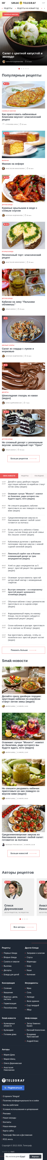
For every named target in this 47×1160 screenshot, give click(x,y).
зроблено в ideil (8, 1152)
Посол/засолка (10, 1008)
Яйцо (29, 1010)
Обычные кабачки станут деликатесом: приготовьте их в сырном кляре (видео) (26, 604)
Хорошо (35, 1157)
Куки (22, 1156)
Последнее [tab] (39, 476)
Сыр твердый (33, 1005)
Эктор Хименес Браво (33, 1024)
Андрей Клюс (33, 1041)
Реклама (7, 1114)
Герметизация (10, 1003)
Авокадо (30, 997)
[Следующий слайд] (44, 8)
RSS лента (8, 1139)
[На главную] (23, 3)
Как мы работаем (10, 1105)
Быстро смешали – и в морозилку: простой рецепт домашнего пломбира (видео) (25, 592)
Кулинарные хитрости (9, 1024)
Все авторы (19, 927)
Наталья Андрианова (14, 61)
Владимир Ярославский (33, 1035)
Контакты (7, 1122)
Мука (29, 988)
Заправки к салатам (36, 953)
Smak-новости (9, 1018)
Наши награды (9, 1118)
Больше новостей (19, 853)
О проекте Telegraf (11, 1096)
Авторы (6, 1049)
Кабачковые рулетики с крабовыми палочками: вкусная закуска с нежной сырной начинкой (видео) (25, 544)
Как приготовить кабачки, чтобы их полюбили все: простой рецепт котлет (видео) (26, 637)
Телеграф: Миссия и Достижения (17, 1135)
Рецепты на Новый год (28, 8)
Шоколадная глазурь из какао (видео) (20, 397)
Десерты (5, 392)
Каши (29, 970)
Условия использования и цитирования (20, 1109)
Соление (8, 988)
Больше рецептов (19, 459)
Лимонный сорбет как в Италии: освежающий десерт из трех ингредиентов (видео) (24, 556)
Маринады (31, 962)
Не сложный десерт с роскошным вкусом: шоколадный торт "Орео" (22, 443)
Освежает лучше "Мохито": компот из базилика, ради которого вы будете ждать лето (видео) (23, 745)
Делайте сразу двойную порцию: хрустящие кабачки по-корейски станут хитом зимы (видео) (21, 699)
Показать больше (19, 650)
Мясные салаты (8, 345)
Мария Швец (10, 706)
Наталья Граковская (14, 844)
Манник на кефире (13, 163)
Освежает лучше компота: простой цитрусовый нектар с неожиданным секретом (25, 580)
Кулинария (8, 1030)
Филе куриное (33, 1001)
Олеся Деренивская (14, 403)
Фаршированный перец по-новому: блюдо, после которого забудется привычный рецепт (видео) (24, 616)
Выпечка (5, 160)
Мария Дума (9, 1055)
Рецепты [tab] (25, 476)
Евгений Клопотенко (36, 1030)
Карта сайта (8, 1131)
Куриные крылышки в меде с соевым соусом (19, 209)
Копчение (31, 975)
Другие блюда (7, 204)
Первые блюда (10, 953)
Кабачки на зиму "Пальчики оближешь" (18, 303)
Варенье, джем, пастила (11, 998)
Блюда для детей (11, 975)
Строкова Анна (12, 124)
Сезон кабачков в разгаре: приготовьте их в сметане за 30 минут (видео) (26, 626)
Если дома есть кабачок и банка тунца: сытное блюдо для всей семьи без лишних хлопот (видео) (26, 532)
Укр (43, 3)
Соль (29, 992)
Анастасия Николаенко (15, 168)
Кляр (29, 966)
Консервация (8, 983)
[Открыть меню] (4, 3)
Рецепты (8, 8)
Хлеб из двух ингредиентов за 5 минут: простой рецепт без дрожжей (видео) (25, 568)
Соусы (30, 957)
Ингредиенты (31, 983)
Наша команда (9, 1126)
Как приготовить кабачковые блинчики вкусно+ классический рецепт (21, 117)
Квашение (8, 992)
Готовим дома (10, 1034)
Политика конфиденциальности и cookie (21, 1101)
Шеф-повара (31, 1018)
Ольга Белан (11, 309)
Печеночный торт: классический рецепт (21, 256)
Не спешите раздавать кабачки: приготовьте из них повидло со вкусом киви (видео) (21, 791)
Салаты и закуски (11, 14)
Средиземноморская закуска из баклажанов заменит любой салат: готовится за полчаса (23, 837)
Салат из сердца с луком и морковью (18, 350)
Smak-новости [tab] (9, 476)
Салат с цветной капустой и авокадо (22, 55)
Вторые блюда (7, 251)
